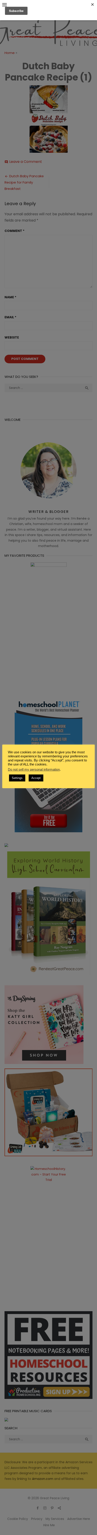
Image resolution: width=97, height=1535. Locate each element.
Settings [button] (17, 778)
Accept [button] (36, 778)
